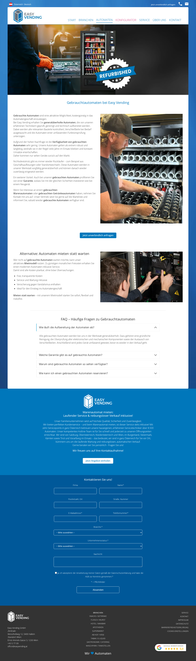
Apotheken (98, 627)
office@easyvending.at (17, 646)
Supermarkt (98, 631)
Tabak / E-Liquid (98, 638)
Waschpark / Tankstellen (98, 645)
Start (72, 20)
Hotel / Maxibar (98, 623)
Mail (186, 3)
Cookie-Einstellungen (177, 631)
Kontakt (175, 20)
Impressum (183, 620)
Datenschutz (182, 623)
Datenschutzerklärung (121, 573)
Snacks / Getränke (98, 616)
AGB (87, 576)
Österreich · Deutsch (22, 4)
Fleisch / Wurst (98, 620)
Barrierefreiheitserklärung (174, 627)
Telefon (180, 3)
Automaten (104, 20)
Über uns (159, 20)
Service (144, 20)
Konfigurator (126, 20)
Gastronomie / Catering (98, 642)
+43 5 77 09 (13, 643)
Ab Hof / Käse (98, 634)
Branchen (86, 20)
